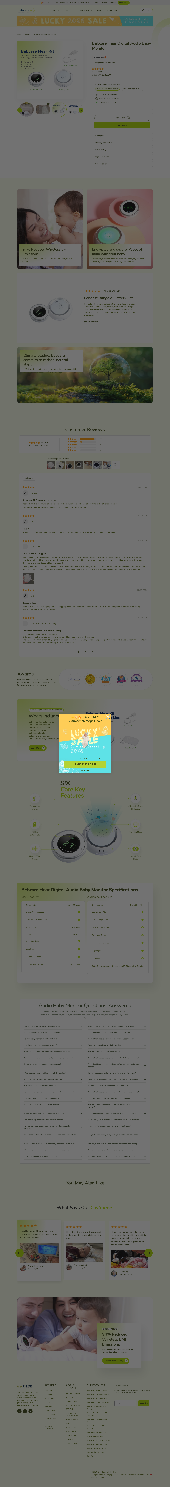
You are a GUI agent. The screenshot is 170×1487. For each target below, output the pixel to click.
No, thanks (85, 771)
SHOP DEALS (85, 764)
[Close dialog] (108, 717)
